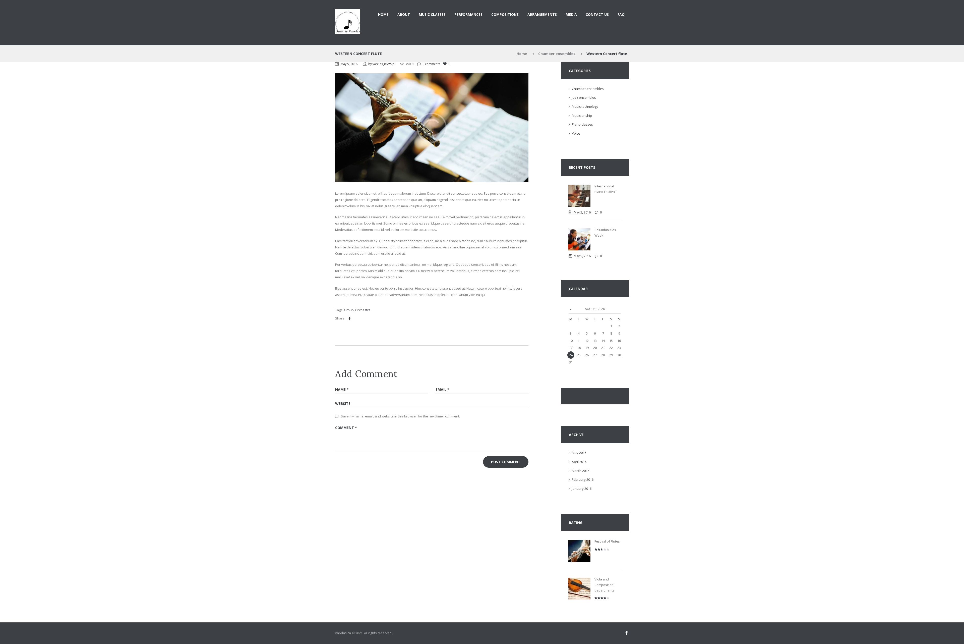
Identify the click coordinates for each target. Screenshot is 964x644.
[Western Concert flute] (431, 127)
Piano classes (582, 124)
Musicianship (582, 115)
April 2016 (579, 461)
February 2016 (582, 479)
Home (383, 14)
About (403, 14)
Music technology (585, 106)
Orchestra (363, 310)
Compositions (505, 14)
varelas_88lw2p (383, 64)
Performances (468, 14)
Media (571, 14)
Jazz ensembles (584, 97)
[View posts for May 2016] (571, 309)
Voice (576, 133)
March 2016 (580, 470)
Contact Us (597, 14)
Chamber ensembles (556, 53)
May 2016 (579, 452)
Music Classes (432, 14)
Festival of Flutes (607, 541)
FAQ (621, 14)
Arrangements (542, 14)
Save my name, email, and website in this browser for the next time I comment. (400, 416)
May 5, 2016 (349, 64)
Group (349, 310)
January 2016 (581, 488)
